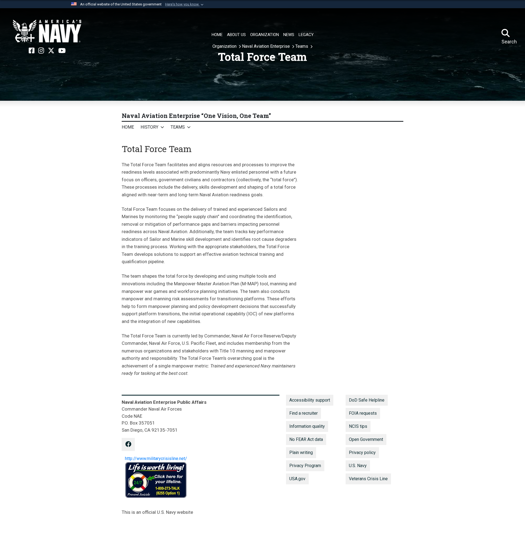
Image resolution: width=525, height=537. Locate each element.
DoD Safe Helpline (366, 400)
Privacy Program (305, 465)
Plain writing (301, 452)
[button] (185, 4)
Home (128, 127)
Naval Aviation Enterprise (266, 46)
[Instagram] (41, 51)
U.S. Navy (358, 465)
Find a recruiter (303, 413)
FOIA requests (363, 413)
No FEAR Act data (306, 439)
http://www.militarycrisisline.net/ (156, 458)
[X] (51, 51)
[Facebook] (31, 51)
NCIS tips (358, 426)
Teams (302, 46)
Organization (225, 46)
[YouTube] (62, 51)
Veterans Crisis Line (368, 478)
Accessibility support (309, 400)
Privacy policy (362, 452)
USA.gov (297, 478)
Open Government (366, 439)
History (149, 127)
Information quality (307, 426)
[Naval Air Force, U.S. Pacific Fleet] (47, 31)
